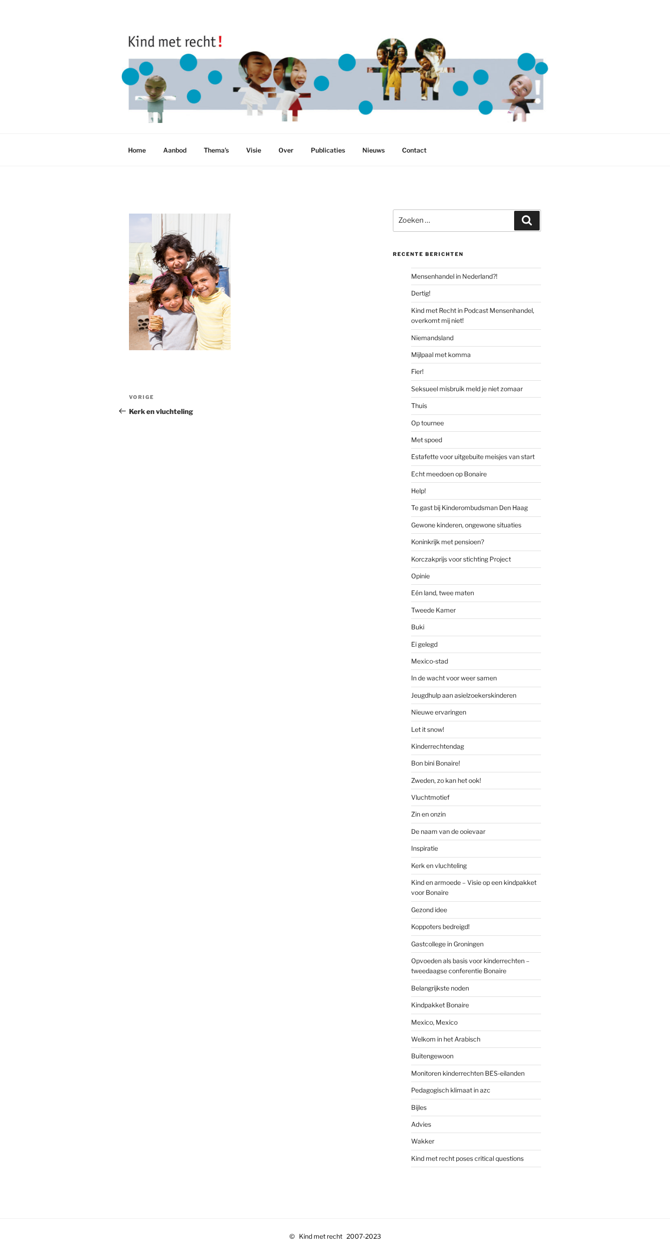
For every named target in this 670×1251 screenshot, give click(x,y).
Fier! (417, 371)
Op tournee (427, 423)
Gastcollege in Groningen (447, 944)
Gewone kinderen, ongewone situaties (466, 525)
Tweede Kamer (433, 610)
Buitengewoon (432, 1056)
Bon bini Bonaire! (435, 763)
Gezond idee (429, 910)
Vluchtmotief (430, 797)
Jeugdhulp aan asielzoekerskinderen (463, 695)
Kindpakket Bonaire (440, 1005)
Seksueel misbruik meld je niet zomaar (467, 389)
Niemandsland (432, 338)
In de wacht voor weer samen (454, 678)
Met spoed (426, 440)
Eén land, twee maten (442, 593)
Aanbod (174, 150)
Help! (418, 491)
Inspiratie (424, 848)
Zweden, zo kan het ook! (446, 780)
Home (137, 150)
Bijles (419, 1107)
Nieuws (373, 150)
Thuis (419, 405)
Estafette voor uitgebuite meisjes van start (473, 456)
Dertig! (420, 293)
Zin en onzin (428, 814)
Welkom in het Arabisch (445, 1039)
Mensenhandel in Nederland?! (454, 276)
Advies (421, 1124)
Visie (253, 150)
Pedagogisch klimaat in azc (450, 1090)
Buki (417, 627)
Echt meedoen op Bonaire (449, 474)
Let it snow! (427, 729)
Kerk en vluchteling (439, 865)
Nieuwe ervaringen (438, 712)
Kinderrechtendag (437, 746)
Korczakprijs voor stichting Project (461, 559)
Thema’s (216, 150)
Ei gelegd (424, 644)
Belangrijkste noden (440, 988)
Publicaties (328, 150)
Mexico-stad (429, 661)
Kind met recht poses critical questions (467, 1158)
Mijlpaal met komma (441, 354)
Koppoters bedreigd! (440, 926)
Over (286, 150)
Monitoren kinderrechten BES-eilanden (468, 1073)
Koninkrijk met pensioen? (447, 542)
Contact (414, 150)
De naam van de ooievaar (448, 831)
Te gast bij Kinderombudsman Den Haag (469, 507)
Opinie (420, 576)
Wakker (422, 1141)
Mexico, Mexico (434, 1022)
